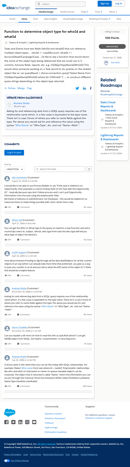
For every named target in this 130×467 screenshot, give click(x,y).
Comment (25, 207)
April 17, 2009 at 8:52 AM (23, 223)
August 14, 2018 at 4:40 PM (24, 181)
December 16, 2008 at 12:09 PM (27, 291)
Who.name (27, 368)
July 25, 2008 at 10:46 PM (24, 360)
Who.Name (47, 306)
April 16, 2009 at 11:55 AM (24, 255)
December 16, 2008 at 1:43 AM (26, 330)
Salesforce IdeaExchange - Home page (16, 7)
